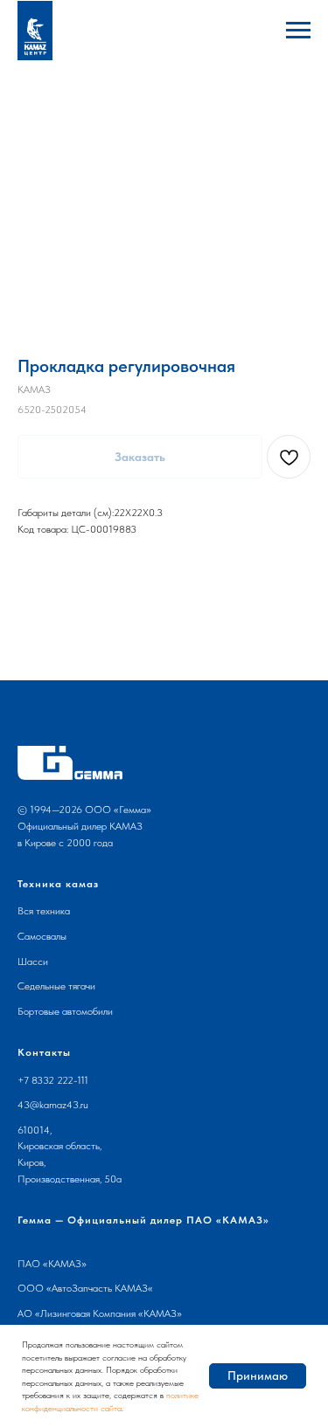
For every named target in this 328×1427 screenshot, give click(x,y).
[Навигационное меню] (298, 30)
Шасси (32, 961)
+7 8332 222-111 (52, 1080)
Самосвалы (41, 936)
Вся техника (43, 911)
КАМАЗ (64, 1264)
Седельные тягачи (56, 986)
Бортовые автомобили (65, 1011)
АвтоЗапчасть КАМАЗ (100, 1288)
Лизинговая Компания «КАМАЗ (108, 1313)
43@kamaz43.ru (52, 1105)
